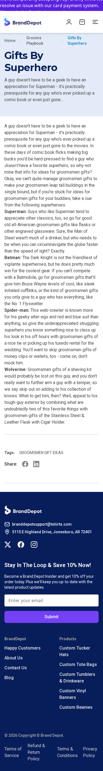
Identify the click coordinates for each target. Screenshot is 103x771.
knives (10, 395)
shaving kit (81, 369)
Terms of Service (13, 752)
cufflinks (29, 290)
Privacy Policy (90, 752)
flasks (85, 224)
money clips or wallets (26, 356)
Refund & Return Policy (36, 752)
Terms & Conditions (67, 752)
